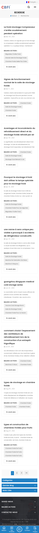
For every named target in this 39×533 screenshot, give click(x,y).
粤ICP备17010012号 (7, 524)
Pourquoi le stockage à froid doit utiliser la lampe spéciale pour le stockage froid (18, 180)
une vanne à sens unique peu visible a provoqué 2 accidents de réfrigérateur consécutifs (19, 232)
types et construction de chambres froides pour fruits (18, 426)
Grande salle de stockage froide (15, 58)
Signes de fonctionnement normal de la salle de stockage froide (19, 82)
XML (27, 522)
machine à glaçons (11, 264)
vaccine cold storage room (14, 306)
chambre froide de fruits (13, 448)
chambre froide (25, 103)
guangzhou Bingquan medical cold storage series (19, 283)
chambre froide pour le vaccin (15, 313)
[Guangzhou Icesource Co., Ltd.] (6, 7)
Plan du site (20, 522)
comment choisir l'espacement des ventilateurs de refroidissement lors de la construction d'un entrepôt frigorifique (19, 337)
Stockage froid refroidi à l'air (14, 159)
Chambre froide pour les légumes (16, 208)
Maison (14, 16)
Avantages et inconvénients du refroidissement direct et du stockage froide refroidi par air (19, 131)
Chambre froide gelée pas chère (16, 61)
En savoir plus (11, 67)
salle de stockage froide (13, 107)
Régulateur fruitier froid (13, 54)
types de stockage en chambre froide (19, 384)
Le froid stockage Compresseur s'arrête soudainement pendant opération (19, 30)
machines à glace (11, 365)
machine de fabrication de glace (16, 260)
